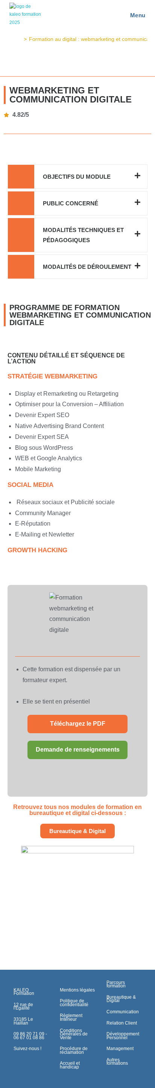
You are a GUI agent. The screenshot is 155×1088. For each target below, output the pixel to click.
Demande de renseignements (78, 749)
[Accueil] (19, 39)
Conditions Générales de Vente (74, 1034)
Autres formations (117, 1061)
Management (120, 1048)
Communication (122, 1011)
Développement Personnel (122, 1035)
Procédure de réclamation (74, 1050)
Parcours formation (116, 984)
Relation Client (121, 1023)
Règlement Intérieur (71, 1017)
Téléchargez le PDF (77, 723)
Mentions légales (77, 990)
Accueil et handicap (70, 1065)
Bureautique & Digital (121, 999)
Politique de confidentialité (74, 1002)
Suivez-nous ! (27, 1048)
